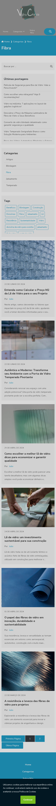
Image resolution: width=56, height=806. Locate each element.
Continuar (28, 800)
